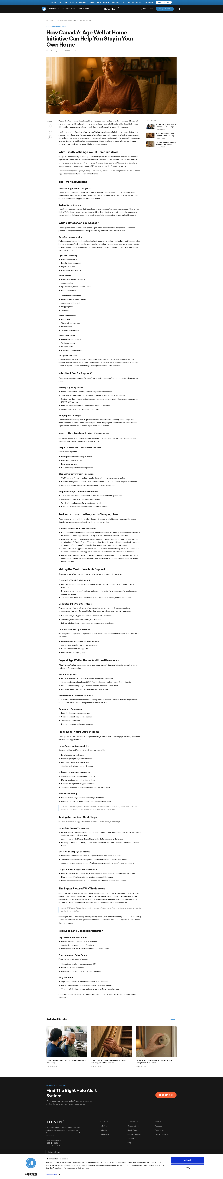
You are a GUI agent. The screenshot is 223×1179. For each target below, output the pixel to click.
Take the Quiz (164, 2)
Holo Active (104, 1134)
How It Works (84, 9)
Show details (51, 1174)
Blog (52, 20)
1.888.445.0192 (148, 9)
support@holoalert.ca (54, 1146)
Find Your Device (68, 9)
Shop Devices (164, 9)
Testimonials (159, 1130)
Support (131, 1138)
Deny (188, 1168)
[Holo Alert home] (44, 9)
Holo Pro (103, 1126)
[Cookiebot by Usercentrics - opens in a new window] (31, 1174)
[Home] (47, 20)
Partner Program (161, 1134)
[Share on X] (50, 131)
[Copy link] (50, 137)
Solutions (53, 9)
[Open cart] (178, 8)
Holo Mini (103, 1130)
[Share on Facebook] (50, 126)
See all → (173, 1019)
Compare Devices (134, 1126)
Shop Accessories (134, 1134)
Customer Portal (54, 1152)
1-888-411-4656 (52, 1143)
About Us (158, 1126)
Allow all (187, 1160)
